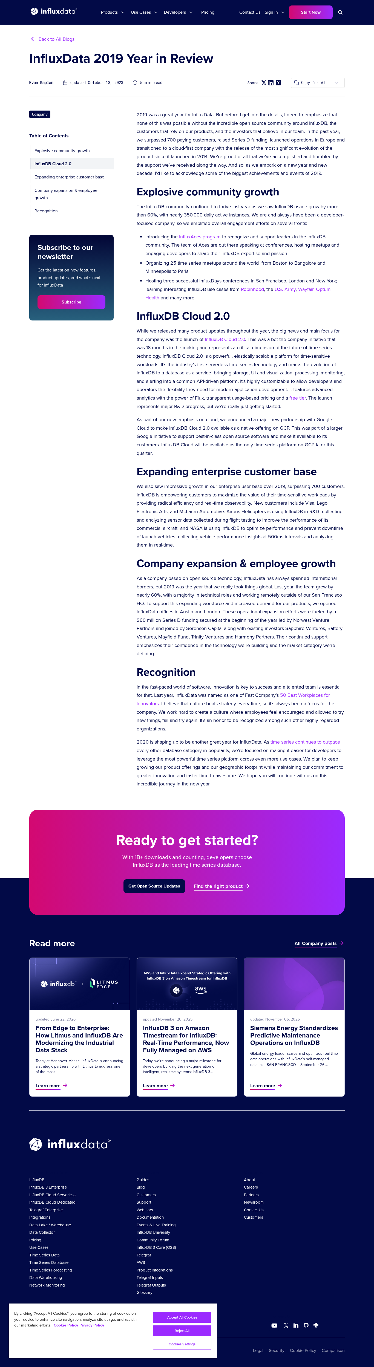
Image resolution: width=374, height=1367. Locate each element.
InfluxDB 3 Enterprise (48, 1187)
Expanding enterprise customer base (69, 177)
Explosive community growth (62, 151)
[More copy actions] (336, 83)
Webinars (145, 1210)
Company (40, 114)
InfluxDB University (153, 1232)
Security (276, 1350)
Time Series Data (44, 1255)
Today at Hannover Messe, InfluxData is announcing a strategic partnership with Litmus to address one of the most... (79, 1066)
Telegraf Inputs (150, 1277)
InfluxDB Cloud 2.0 (52, 164)
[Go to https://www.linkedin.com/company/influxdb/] (296, 1325)
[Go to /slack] (314, 1326)
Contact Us (249, 12)
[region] (113, 1331)
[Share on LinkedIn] (271, 82)
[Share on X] (264, 83)
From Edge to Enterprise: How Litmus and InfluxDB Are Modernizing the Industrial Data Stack (79, 1039)
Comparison (333, 1350)
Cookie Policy (303, 1350)
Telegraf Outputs (151, 1285)
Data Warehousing (45, 1277)
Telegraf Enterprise (46, 1210)
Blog (141, 1187)
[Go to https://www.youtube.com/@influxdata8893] (275, 1326)
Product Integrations (155, 1270)
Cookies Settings (182, 1344)
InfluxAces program (200, 236)
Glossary (144, 1293)
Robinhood (252, 289)
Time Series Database (48, 1262)
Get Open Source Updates (154, 886)
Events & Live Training (156, 1225)
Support (144, 1202)
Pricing (207, 12)
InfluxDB (36, 1180)
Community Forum (153, 1240)
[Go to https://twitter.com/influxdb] (285, 1326)
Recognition (46, 211)
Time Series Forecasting (50, 1270)
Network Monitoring (47, 1285)
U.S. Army (285, 289)
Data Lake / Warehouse (50, 1225)
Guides (143, 1180)
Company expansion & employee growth (65, 194)
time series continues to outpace (305, 741)
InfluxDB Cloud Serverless (52, 1195)
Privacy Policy (91, 1325)
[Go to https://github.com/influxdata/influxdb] (306, 1326)
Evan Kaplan (41, 82)
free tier (297, 397)
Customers (146, 1195)
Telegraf (144, 1255)
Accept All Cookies (182, 1317)
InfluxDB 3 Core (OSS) (156, 1247)
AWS (141, 1262)
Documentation (150, 1217)
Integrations (39, 1217)
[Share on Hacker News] (278, 82)
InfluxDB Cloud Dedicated (52, 1202)
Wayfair (305, 289)
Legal (258, 1350)
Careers (251, 1187)
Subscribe (71, 302)
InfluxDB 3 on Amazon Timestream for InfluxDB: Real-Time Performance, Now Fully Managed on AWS (186, 1039)
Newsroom (254, 1202)
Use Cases (38, 1247)
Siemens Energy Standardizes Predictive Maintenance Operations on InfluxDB (294, 1035)
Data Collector (42, 1232)
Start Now (311, 12)
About (249, 1180)
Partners (251, 1195)
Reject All (182, 1330)
